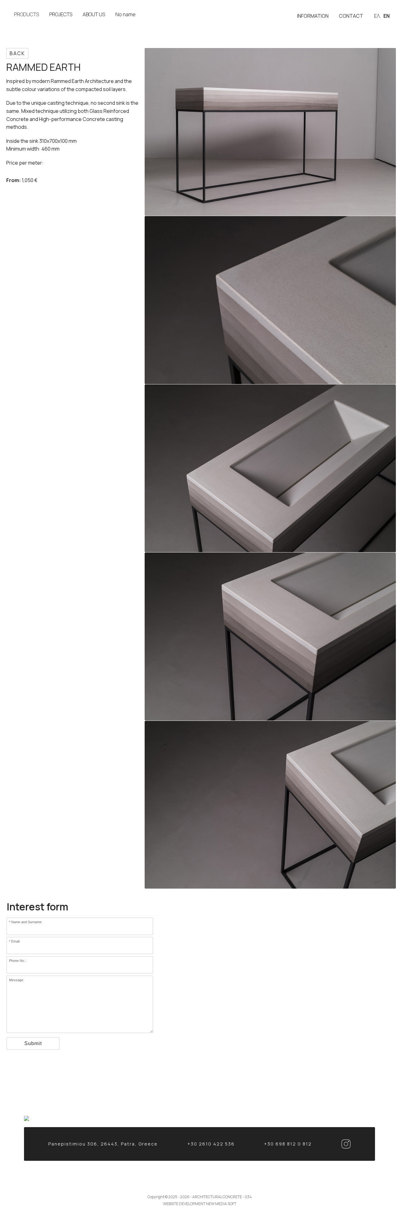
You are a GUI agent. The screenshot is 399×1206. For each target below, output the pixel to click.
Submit (33, 1043)
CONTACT (351, 15)
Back (17, 53)
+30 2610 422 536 (211, 1144)
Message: (16, 980)
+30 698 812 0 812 (288, 1144)
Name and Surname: (26, 922)
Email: (15, 941)
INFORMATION (313, 15)
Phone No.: (17, 960)
